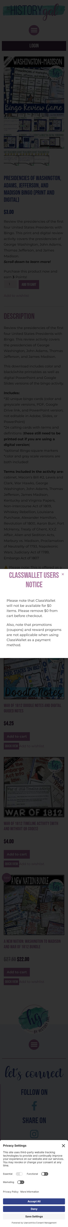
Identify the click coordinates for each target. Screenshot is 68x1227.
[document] (34, 613)
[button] (62, 574)
